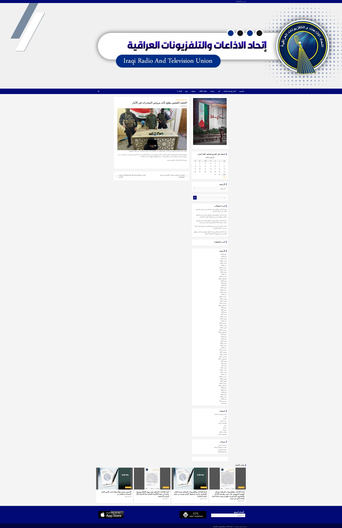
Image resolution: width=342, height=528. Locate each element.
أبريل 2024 (224, 287)
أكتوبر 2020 (223, 381)
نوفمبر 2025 (223, 270)
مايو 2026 (224, 256)
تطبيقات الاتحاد (222, 423)
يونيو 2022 (224, 336)
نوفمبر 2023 (223, 299)
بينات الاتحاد (223, 421)
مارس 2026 (223, 261)
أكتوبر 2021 (223, 354)
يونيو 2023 (224, 310)
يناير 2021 (224, 374)
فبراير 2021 (223, 372)
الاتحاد (180, 91)
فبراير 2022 (223, 345)
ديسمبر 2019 (223, 401)
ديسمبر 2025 (223, 267)
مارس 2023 (223, 316)
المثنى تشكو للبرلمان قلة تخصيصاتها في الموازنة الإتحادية (132, 176)
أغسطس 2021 (222, 359)
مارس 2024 (223, 290)
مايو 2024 (224, 285)
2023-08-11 (165, 499)
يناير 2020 (224, 399)
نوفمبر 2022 (223, 325)
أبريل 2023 (224, 314)
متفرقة (193, 91)
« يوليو (225, 177)
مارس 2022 (223, 343)
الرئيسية (241, 91)
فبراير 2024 (223, 292)
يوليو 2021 (224, 361)
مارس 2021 (223, 370)
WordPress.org (222, 452)
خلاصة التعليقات (222, 449)
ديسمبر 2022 (223, 323)
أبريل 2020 (224, 394)
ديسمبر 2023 (223, 296)
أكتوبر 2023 (223, 301)
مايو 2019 (224, 403)
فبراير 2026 (223, 263)
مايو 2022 (224, 339)
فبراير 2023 (223, 319)
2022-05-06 (128, 496)
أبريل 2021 (224, 368)
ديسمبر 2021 (223, 350)
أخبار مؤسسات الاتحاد (230, 91)
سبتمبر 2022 (223, 330)
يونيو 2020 (224, 390)
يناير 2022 (224, 348)
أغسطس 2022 (222, 332)
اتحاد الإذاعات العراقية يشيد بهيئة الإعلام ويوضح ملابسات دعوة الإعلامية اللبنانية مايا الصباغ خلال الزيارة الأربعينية (152, 494)
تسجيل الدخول (222, 445)
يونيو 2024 (224, 283)
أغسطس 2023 (222, 305)
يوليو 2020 (224, 388)
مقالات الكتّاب (203, 91)
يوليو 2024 (224, 281)
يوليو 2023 (224, 308)
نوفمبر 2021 (223, 352)
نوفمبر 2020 (223, 379)
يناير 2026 (224, 265)
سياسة (212, 91)
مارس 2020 (223, 397)
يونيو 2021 (224, 363)
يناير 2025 (224, 274)
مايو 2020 (224, 392)
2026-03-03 (241, 501)
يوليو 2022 (224, 334)
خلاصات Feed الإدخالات (220, 447)
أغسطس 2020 (222, 385)
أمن (219, 91)
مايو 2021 (224, 365)
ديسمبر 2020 (223, 377)
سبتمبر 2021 (223, 356)
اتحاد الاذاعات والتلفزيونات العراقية (223, 526)
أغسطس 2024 (222, 279)
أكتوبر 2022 (223, 328)
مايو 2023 (224, 312)
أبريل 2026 (224, 259)
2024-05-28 (183, 106)
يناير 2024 (224, 294)
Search (195, 198)
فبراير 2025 (223, 272)
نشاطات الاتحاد (222, 434)
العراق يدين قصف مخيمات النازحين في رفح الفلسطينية (172, 176)
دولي (186, 91)
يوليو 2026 (224, 254)
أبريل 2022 (224, 341)
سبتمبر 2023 (223, 303)
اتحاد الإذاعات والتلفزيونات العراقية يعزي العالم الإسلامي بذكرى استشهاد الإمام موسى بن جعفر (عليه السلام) (190, 494)
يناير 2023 (224, 321)
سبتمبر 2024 (223, 276)
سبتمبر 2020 (223, 383)
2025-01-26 (203, 499)
